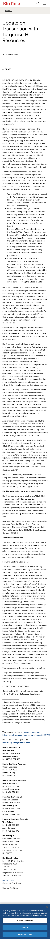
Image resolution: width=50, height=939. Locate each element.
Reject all (25, 927)
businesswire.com (31, 732)
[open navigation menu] (44, 3)
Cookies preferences (25, 920)
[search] (38, 3)
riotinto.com (8, 880)
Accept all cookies (25, 934)
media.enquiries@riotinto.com (16, 743)
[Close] (47, 907)
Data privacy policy (40, 915)
